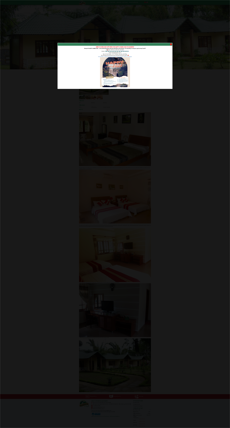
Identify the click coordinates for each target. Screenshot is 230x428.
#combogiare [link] (129, 56)
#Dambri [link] (99, 56)
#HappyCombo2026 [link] (107, 56)
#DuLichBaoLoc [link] (124, 56)
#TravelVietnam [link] (114, 56)
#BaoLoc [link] (102, 56)
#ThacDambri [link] (119, 56)
